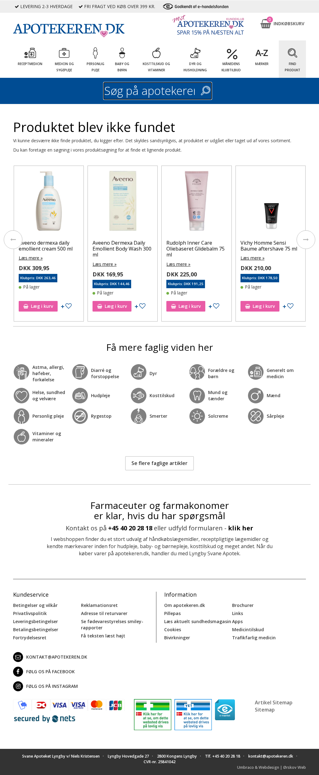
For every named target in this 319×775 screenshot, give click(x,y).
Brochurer (243, 605)
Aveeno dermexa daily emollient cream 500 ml (46, 245)
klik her (240, 528)
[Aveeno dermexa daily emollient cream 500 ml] (49, 202)
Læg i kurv (42, 306)
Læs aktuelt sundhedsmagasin (197, 621)
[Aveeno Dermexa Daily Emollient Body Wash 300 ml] (123, 202)
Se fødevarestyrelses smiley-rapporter (112, 624)
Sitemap (265, 709)
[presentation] (13, 239)
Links (237, 613)
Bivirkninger (177, 638)
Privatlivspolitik (30, 613)
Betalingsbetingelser (35, 629)
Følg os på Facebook (50, 671)
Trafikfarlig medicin (254, 638)
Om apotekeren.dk (184, 605)
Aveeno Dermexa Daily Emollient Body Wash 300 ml (122, 248)
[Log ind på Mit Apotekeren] (208, 24)
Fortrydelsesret (29, 638)
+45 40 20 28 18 (130, 528)
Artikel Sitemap (274, 702)
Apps (237, 621)
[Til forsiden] (69, 30)
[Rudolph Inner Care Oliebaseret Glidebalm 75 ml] (196, 202)
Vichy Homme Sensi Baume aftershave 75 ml (268, 245)
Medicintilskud (248, 629)
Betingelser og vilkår (35, 605)
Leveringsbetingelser (35, 621)
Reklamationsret (99, 605)
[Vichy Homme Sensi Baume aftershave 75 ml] (270, 202)
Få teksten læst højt (103, 636)
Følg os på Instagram (52, 686)
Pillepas (172, 613)
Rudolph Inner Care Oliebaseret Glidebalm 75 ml (195, 248)
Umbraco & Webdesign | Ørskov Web (271, 767)
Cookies (172, 629)
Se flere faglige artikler (159, 463)
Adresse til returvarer (104, 613)
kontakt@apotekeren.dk (56, 657)
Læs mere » (31, 258)
